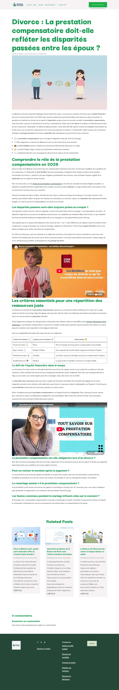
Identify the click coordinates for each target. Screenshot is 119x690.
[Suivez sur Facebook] (37, 642)
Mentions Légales (43, 648)
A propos (40, 5)
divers (35, 54)
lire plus (18, 590)
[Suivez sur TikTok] (44, 642)
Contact (61, 5)
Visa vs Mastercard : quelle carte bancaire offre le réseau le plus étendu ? (26, 551)
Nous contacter (97, 4)
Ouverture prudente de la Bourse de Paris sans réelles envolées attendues (59, 551)
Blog (34, 5)
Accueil (29, 5)
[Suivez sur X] (41, 642)
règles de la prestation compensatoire (47, 183)
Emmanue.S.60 (20, 558)
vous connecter (27, 625)
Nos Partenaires (50, 5)
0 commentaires (42, 54)
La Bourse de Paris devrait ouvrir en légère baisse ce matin (92, 551)
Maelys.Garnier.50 (19, 54)
